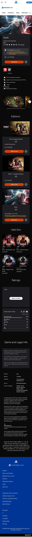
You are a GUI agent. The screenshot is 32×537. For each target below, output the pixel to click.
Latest (3, 12)
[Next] (29, 101)
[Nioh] (13, 101)
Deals (17, 12)
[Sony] (28, 536)
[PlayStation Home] (16, 2)
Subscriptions (25, 12)
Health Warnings (7, 425)
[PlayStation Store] (7, 7)
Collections (11, 12)
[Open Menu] (2, 2)
